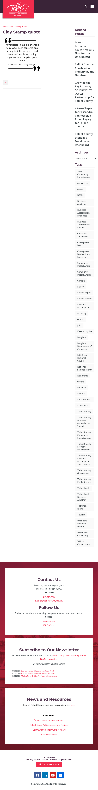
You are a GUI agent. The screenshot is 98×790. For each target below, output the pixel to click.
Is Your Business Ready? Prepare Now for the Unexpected (84, 50)
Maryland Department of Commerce (84, 346)
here (73, 705)
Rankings (81, 387)
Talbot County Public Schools (84, 481)
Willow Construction (83, 543)
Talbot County (84, 411)
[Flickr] (60, 775)
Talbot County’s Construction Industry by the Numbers (85, 70)
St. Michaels (83, 405)
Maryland (81, 337)
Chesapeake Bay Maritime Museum (83, 254)
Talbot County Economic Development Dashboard (84, 139)
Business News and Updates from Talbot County (37, 671)
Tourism (81, 514)
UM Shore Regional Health (82, 523)
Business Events (49, 734)
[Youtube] (53, 775)
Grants (80, 319)
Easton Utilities (84, 298)
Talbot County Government (84, 472)
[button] (92, 6)
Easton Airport (84, 292)
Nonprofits (82, 375)
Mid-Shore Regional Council (82, 358)
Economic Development (83, 306)
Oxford (80, 381)
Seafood (81, 393)
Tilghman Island (82, 507)
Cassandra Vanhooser (82, 235)
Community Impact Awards (84, 273)
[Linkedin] (45, 775)
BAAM (80, 195)
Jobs (79, 325)
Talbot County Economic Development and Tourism (84, 460)
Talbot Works (83, 488)
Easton (80, 286)
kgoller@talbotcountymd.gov (49, 600)
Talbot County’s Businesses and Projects (49, 725)
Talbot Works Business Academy (83, 497)
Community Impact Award (83, 264)
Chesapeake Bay (83, 244)
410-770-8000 (49, 597)
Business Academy (81, 202)
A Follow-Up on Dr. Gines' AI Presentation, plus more (39, 676)
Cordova (81, 280)
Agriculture (82, 183)
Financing (82, 313)
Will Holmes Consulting (83, 534)
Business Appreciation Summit (83, 224)
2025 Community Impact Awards (84, 174)
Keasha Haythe (84, 331)
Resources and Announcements (49, 720)
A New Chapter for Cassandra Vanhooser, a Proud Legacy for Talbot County (84, 117)
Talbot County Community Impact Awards (84, 435)
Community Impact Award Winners (49, 729)
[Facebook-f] (37, 775)
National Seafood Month (84, 368)
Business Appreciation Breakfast (83, 212)
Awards (80, 189)
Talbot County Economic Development (84, 447)
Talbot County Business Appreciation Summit (84, 422)
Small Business (84, 399)
